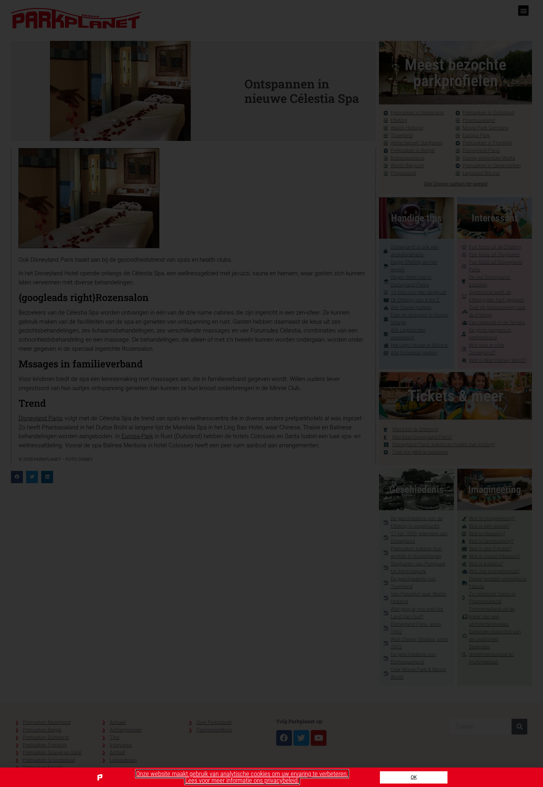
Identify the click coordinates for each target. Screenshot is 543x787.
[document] (271, 393)
